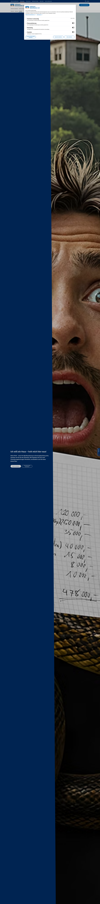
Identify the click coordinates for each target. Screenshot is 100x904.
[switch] (73, 23)
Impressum (39, 14)
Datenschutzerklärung (30, 14)
